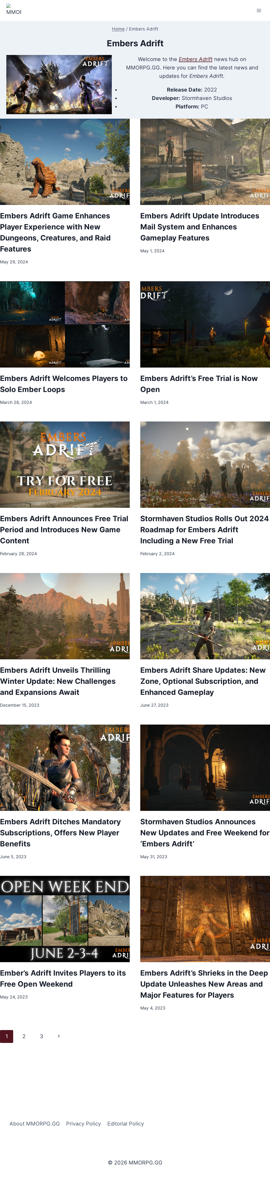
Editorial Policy (125, 1124)
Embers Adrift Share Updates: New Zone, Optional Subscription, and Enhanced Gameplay (203, 681)
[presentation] (65, 162)
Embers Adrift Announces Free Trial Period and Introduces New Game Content (64, 529)
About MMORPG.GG (34, 1124)
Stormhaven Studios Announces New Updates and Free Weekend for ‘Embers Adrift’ (204, 832)
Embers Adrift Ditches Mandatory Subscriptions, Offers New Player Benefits (60, 832)
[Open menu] (259, 10)
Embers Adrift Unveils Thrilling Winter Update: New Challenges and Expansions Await (58, 681)
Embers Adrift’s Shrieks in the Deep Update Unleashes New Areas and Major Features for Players (204, 984)
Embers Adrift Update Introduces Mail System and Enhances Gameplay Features (199, 226)
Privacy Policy (83, 1124)
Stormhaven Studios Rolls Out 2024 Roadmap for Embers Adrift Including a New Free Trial (204, 529)
